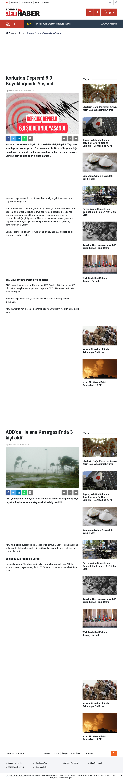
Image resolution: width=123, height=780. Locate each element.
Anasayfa (48, 753)
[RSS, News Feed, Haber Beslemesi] (114, 753)
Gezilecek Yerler (42, 763)
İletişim (65, 753)
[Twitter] (13, 138)
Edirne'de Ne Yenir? (71, 763)
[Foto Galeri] (116, 2)
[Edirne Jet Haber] (23, 12)
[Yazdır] (30, 138)
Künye (57, 753)
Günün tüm (109, 24)
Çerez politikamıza (59, 778)
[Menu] (90, 12)
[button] (64, 138)
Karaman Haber (41, 767)
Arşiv (37, 2)
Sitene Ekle (45, 2)
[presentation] (14, 23)
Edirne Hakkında (15, 763)
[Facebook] (8, 138)
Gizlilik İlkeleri (76, 753)
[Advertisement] (61, 55)
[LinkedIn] (18, 138)
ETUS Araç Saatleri (16, 767)
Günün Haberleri (26, 2)
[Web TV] (110, 2)
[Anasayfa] (7, 2)
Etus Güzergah (96, 763)
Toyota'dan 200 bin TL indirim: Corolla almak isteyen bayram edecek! (61, 23)
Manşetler (14, 2)
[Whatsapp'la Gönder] (24, 138)
